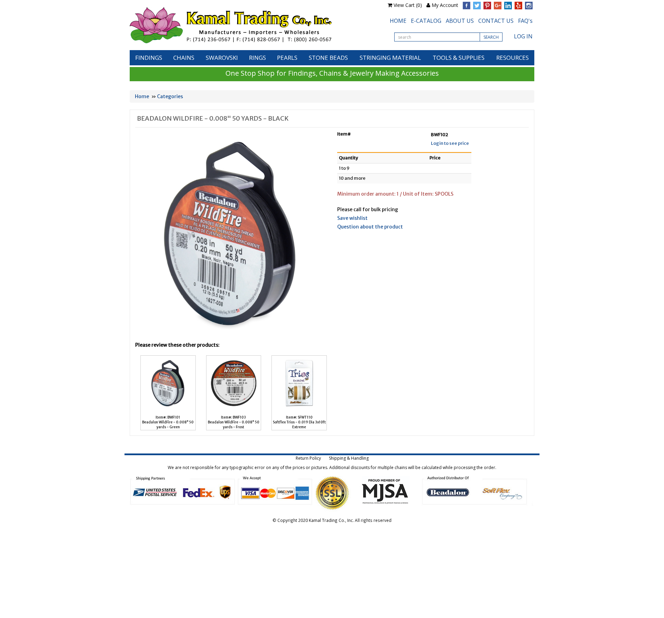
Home (142, 96)
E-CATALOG (426, 21)
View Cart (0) (408, 5)
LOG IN (523, 36)
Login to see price (450, 143)
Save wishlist (352, 218)
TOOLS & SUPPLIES (459, 58)
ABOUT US (460, 21)
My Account (445, 5)
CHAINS (183, 58)
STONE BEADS (328, 58)
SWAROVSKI (222, 58)
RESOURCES (512, 58)
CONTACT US (496, 21)
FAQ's (525, 21)
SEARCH (491, 37)
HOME (398, 21)
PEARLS (287, 58)
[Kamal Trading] (245, 25)
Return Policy (308, 458)
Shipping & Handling (349, 458)
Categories (170, 96)
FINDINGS (148, 58)
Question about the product (370, 227)
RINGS (257, 58)
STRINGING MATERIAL (390, 58)
